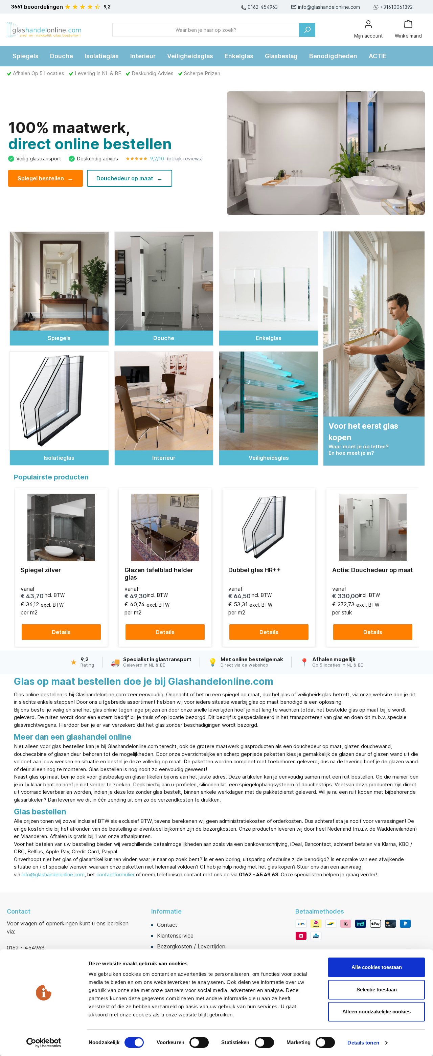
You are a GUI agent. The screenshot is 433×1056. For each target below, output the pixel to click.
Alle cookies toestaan (376, 967)
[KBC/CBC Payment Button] (316, 935)
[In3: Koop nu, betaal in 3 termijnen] (360, 923)
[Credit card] (390, 923)
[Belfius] (301, 935)
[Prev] (21, 567)
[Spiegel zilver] (61, 527)
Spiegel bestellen (45, 178)
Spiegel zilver (41, 570)
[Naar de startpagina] (44, 30)
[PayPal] (405, 923)
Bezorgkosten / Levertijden (191, 946)
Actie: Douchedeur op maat (372, 570)
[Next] (411, 567)
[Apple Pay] (375, 923)
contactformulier (115, 874)
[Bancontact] (331, 923)
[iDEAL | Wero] (316, 923)
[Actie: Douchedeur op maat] (372, 527)
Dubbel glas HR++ (254, 570)
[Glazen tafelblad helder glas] (165, 527)
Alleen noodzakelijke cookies (376, 1011)
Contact (167, 924)
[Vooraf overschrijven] (301, 923)
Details (61, 632)
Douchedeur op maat (129, 178)
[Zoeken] (307, 30)
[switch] (199, 1042)
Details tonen (363, 1043)
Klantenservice (175, 935)
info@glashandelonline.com (329, 7)
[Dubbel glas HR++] (269, 527)
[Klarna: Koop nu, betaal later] (345, 923)
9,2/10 (164, 158)
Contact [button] (18, 911)
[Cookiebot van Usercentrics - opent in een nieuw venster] (43, 1043)
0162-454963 (263, 7)
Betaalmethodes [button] (319, 911)
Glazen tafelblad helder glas (158, 573)
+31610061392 (396, 7)
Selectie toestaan (377, 989)
